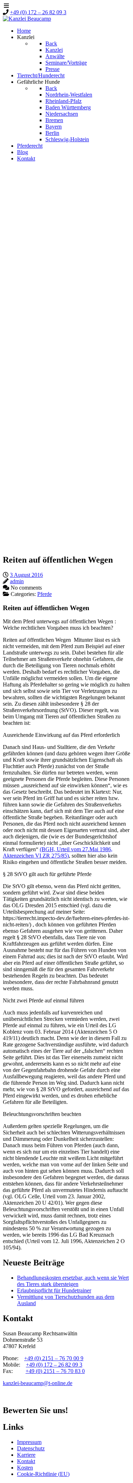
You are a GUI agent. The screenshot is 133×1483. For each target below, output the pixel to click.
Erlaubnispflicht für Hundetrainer (54, 1290)
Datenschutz (31, 1448)
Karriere (26, 1455)
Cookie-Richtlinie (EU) (43, 1474)
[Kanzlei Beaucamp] (27, 19)
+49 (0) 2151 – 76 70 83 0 (55, 1371)
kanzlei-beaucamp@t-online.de (37, 1383)
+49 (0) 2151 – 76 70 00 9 (53, 1358)
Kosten (25, 1468)
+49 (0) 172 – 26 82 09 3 (38, 12)
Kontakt (26, 1461)
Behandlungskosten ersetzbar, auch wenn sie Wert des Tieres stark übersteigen (73, 1281)
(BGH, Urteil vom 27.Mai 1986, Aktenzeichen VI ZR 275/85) (57, 852)
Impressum (29, 1442)
